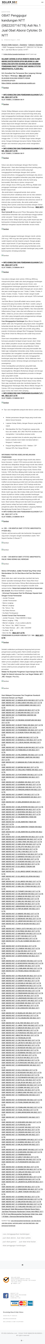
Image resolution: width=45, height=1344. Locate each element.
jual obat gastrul (17, 1223)
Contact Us (15, 1298)
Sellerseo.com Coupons (13, 1321)
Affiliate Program (18, 1295)
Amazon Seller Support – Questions (14, 45)
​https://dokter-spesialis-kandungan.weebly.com (18, 83)
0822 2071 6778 (25, 76)
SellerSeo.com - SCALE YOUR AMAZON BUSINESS (24, 1333)
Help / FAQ (15, 1296)
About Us (14, 1293)
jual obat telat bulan (29, 1223)
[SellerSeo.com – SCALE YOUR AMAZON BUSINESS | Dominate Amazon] (9, 2)
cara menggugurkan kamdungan (21, 1220)
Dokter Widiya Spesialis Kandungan (14, 54)
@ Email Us (15, 1283)
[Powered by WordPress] (21, 1340)
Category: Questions (35, 45)
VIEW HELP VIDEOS (10, 1315)
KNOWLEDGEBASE (9, 1318)
